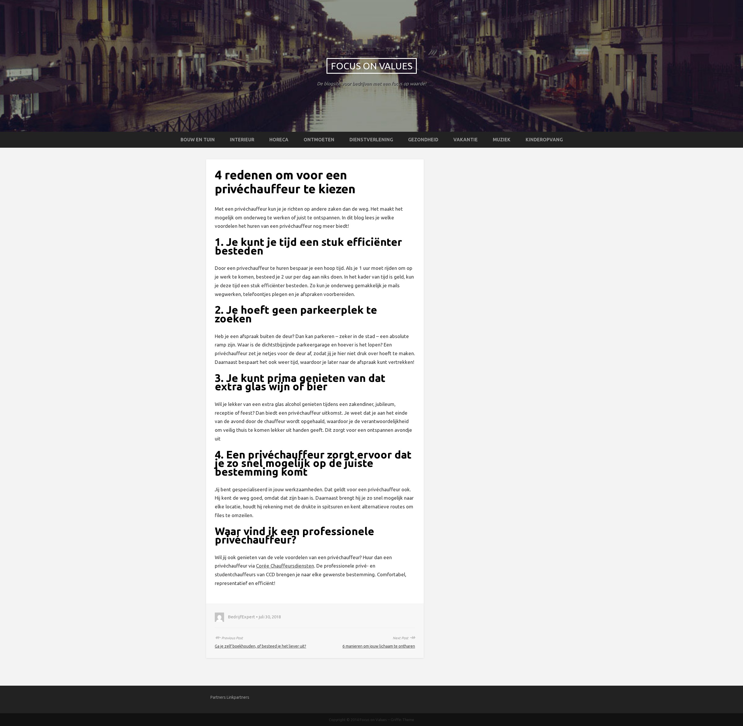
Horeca (278, 139)
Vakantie (465, 139)
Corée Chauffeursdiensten (285, 565)
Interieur (242, 139)
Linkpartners (238, 697)
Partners (218, 697)
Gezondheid (423, 139)
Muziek (502, 139)
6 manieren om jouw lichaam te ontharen (378, 646)
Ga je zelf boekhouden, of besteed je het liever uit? (260, 646)
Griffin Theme (402, 720)
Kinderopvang (544, 139)
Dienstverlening (371, 139)
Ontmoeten (319, 139)
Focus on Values (371, 66)
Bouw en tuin (198, 139)
